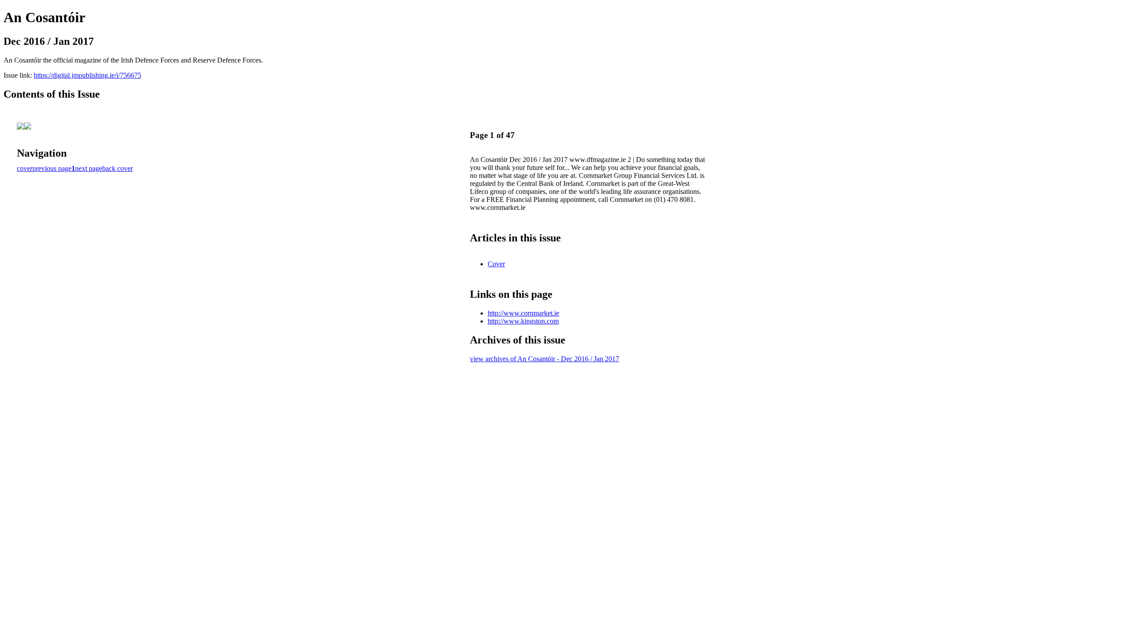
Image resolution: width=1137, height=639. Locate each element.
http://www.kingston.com (523, 321)
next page (88, 168)
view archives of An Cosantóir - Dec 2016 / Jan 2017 (544, 359)
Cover (496, 264)
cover (24, 168)
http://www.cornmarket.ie (523, 313)
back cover (117, 168)
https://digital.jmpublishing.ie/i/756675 (87, 75)
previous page (52, 168)
